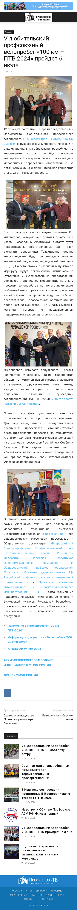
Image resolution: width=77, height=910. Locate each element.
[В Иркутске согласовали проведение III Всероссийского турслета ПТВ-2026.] (11, 795)
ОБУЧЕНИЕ (36, 895)
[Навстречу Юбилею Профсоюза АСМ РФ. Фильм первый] (11, 814)
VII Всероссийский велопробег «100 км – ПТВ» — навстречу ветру (45, 750)
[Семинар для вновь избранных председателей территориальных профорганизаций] (11, 771)
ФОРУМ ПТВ (30, 899)
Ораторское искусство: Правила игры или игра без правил (19, 719)
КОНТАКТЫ (47, 899)
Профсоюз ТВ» (53, 534)
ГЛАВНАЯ (17, 891)
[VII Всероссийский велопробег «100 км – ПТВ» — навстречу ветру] (11, 751)
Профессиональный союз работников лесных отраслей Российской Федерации (38, 553)
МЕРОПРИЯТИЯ (18, 895)
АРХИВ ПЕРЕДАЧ (55, 895)
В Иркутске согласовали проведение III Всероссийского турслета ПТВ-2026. (45, 794)
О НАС (29, 891)
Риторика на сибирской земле (57, 717)
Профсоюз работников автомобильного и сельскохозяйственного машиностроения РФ (38, 587)
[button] (6, 17)
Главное (9, 32)
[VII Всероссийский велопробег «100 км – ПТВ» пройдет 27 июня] (11, 833)
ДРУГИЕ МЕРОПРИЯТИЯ (21, 675)
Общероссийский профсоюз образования (38, 567)
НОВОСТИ (41, 891)
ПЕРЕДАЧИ (56, 891)
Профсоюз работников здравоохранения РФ (38, 572)
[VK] (7, 693)
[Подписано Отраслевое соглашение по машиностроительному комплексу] (11, 851)
